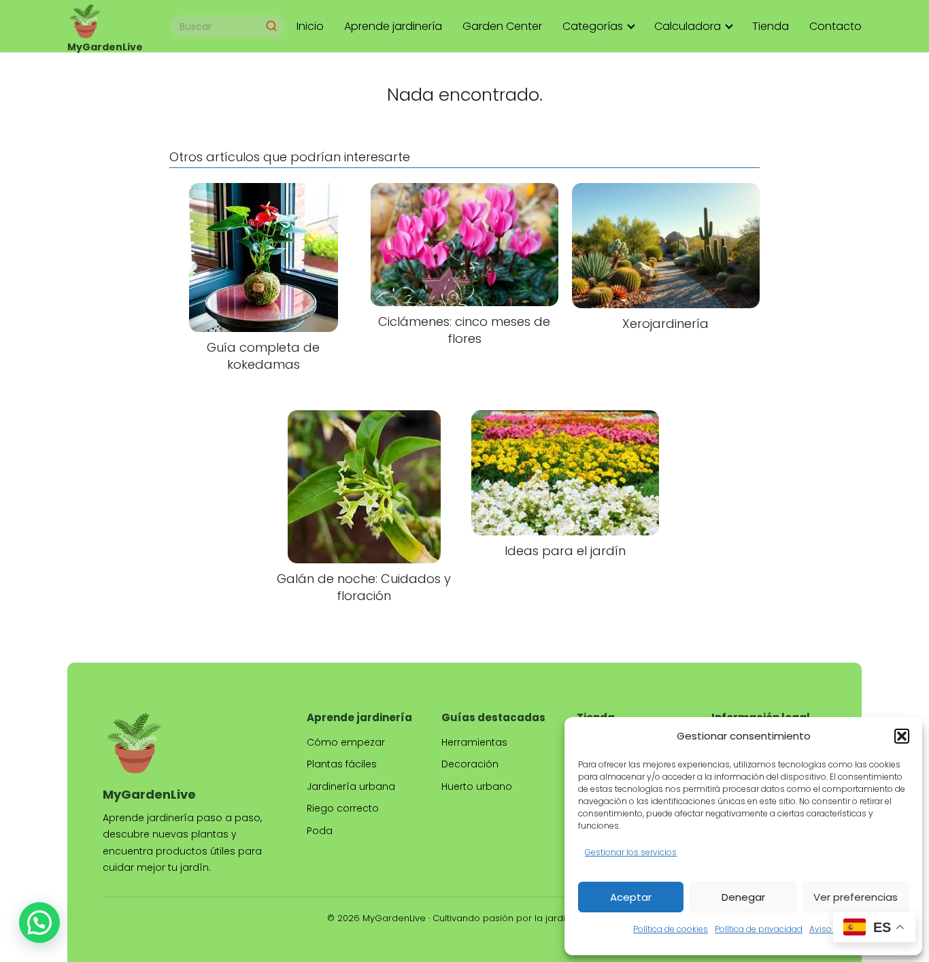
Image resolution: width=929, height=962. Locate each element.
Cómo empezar (346, 742)
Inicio (310, 26)
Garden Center (502, 26)
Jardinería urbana (351, 786)
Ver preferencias (855, 897)
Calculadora (687, 26)
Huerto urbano (476, 786)
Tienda (770, 26)
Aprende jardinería (393, 26)
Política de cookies (670, 929)
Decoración (470, 764)
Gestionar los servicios (631, 852)
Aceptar (631, 897)
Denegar (743, 897)
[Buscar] (271, 26)
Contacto (835, 26)
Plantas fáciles (342, 764)
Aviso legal (831, 929)
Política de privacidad (759, 929)
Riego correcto (343, 808)
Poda (320, 830)
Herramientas (474, 742)
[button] (902, 736)
